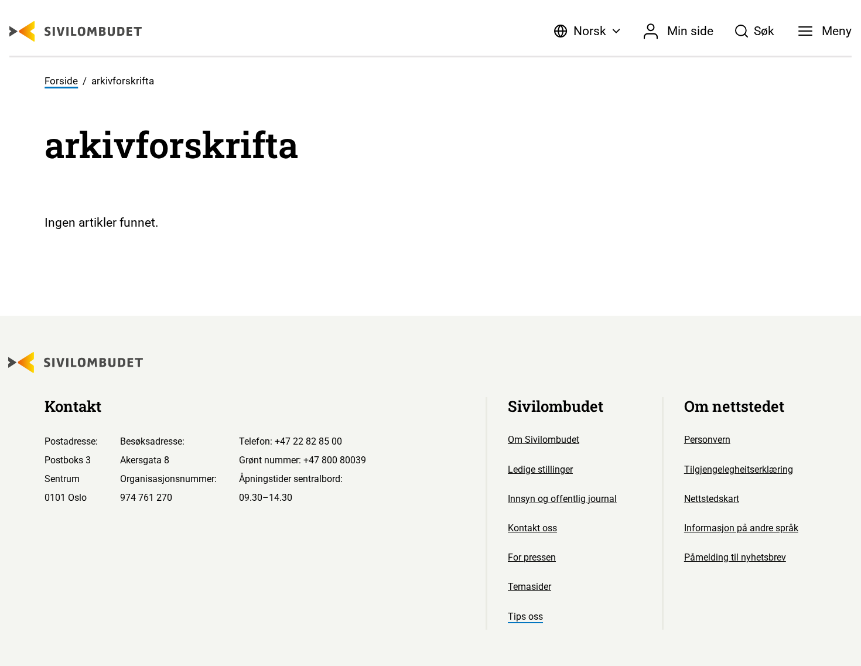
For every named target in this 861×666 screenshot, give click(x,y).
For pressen (532, 557)
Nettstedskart (711, 498)
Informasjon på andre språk (741, 528)
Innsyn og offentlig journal (562, 498)
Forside (61, 81)
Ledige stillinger (540, 469)
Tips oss (525, 616)
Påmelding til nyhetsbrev (735, 557)
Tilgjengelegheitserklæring (738, 469)
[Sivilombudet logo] (75, 31)
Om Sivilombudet (543, 439)
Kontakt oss (532, 528)
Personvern (707, 439)
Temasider (529, 586)
